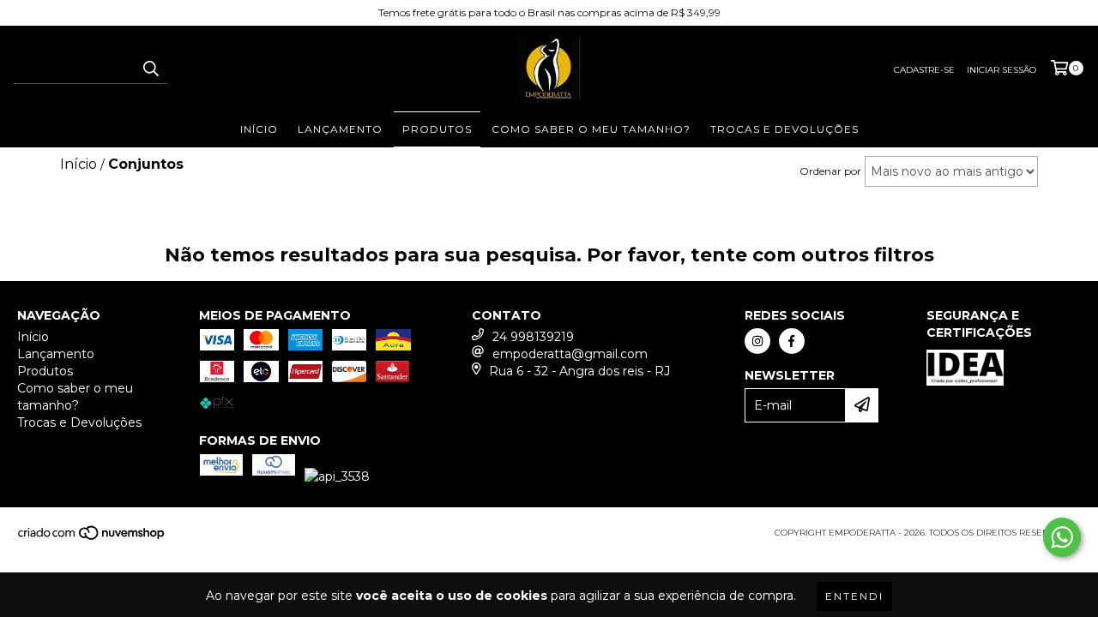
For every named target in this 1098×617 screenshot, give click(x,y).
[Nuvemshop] (92, 537)
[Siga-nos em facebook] (792, 341)
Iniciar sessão (1001, 69)
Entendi (854, 596)
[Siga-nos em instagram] (757, 341)
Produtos (437, 129)
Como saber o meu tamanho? (591, 129)
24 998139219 (533, 336)
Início (259, 129)
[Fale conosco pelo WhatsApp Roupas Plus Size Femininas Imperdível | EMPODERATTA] (1062, 537)
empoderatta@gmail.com (570, 354)
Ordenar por (830, 171)
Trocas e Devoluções (784, 129)
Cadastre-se (924, 69)
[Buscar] (150, 68)
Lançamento (340, 129)
